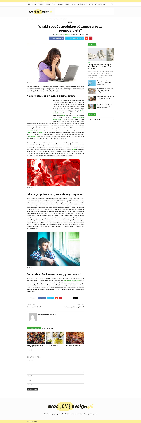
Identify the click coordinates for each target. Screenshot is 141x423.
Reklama (55, 1)
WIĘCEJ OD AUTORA (47, 328)
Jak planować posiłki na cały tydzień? (74, 307)
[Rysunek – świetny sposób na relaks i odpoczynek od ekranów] (92, 98)
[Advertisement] (84, 11)
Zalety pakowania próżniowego (73, 345)
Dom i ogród (32, 4)
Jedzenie (60, 4)
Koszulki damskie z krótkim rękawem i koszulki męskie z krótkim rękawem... (105, 106)
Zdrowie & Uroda (100, 4)
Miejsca (67, 4)
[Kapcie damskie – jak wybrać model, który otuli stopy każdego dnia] (92, 91)
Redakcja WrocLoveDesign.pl (63, 34)
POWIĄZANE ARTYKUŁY (34, 328)
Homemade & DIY (50, 4)
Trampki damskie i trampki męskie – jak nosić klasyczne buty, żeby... (100, 66)
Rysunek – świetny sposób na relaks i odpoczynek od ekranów (105, 98)
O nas (50, 1)
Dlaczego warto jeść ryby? (34, 307)
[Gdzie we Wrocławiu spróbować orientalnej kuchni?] (36, 338)
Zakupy (91, 4)
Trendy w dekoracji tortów (52, 345)
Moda (73, 4)
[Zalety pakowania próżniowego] (75, 338)
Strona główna (44, 1)
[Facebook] (113, 1)
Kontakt (61, 1)
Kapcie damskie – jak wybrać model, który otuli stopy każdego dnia (105, 90)
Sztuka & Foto (82, 4)
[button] (112, 4)
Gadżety (40, 4)
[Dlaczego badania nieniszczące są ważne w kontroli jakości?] (92, 83)
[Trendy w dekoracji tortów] (55, 338)
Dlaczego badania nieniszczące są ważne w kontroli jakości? (104, 82)
